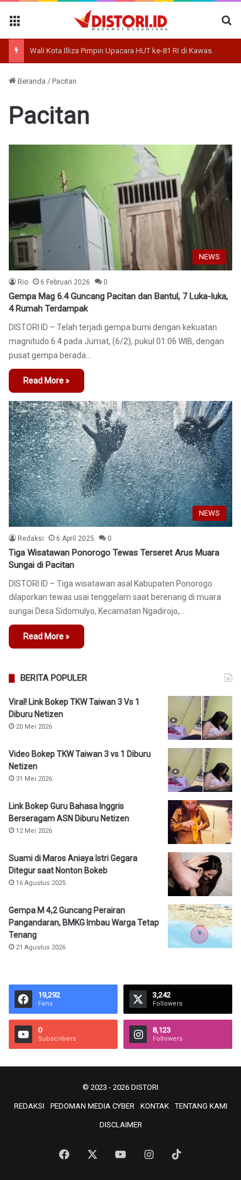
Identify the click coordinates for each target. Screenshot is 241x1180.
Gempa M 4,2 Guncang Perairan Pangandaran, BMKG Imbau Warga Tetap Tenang (84, 922)
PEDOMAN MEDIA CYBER (92, 1106)
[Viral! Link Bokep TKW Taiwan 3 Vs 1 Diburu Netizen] (200, 718)
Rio (23, 282)
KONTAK (154, 1106)
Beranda (31, 81)
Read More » (46, 380)
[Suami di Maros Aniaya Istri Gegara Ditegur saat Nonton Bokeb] (200, 874)
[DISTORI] (120, 20)
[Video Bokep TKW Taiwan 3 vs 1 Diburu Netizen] (200, 770)
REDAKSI (29, 1106)
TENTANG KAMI (201, 1106)
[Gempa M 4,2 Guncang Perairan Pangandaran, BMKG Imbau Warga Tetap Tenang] (200, 926)
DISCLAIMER (120, 1124)
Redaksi (31, 538)
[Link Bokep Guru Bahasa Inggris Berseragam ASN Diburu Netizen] (200, 822)
